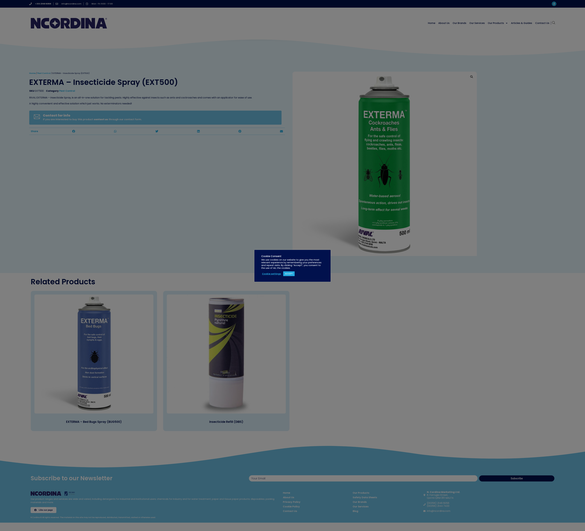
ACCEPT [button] (289, 273)
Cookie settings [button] (271, 273)
